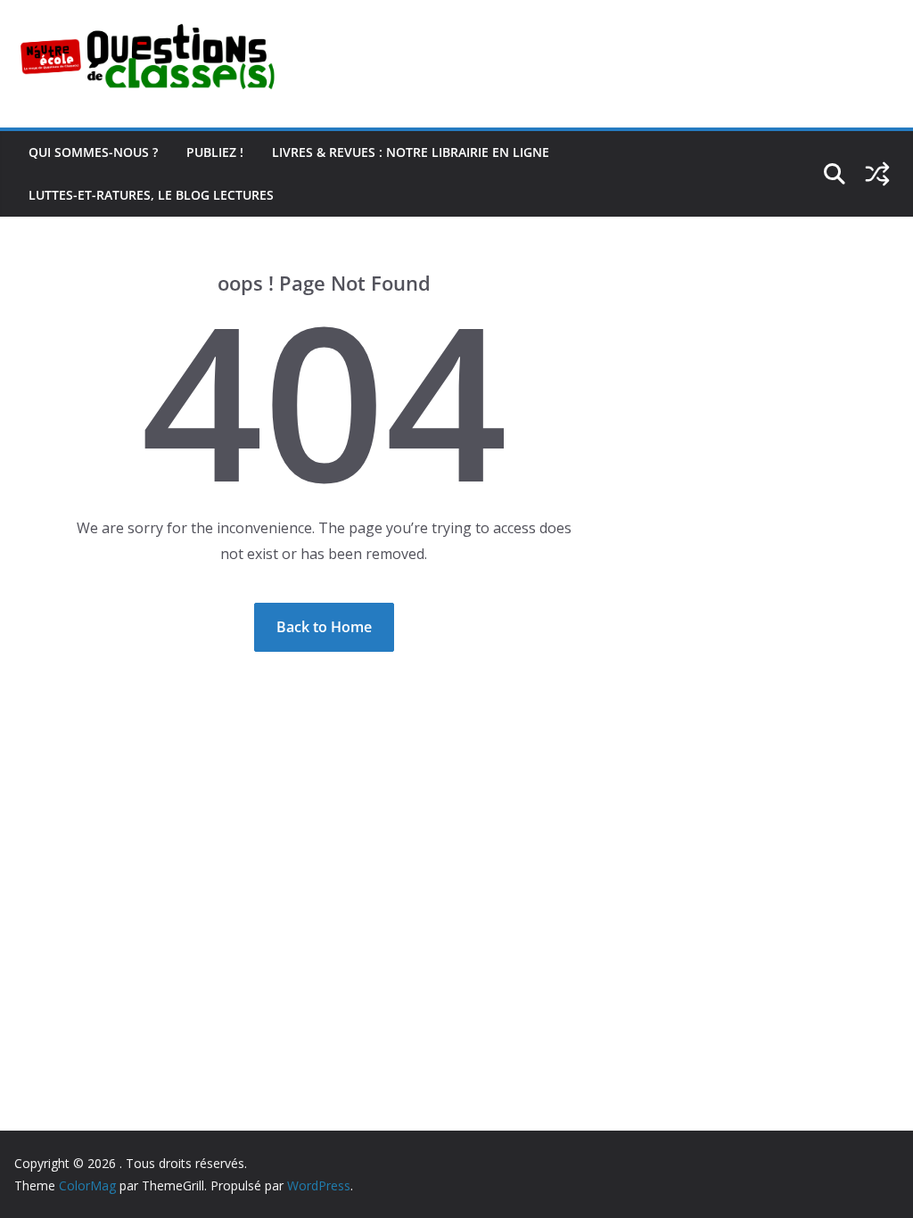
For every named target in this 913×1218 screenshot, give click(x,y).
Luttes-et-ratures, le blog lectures (151, 194)
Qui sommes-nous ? (93, 152)
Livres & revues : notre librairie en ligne (410, 152)
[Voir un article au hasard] (877, 173)
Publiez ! (214, 152)
